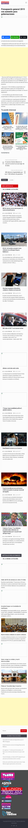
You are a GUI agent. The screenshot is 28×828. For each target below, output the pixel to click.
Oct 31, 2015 (17, 371)
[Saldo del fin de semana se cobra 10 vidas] (14, 570)
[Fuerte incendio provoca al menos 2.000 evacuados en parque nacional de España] (14, 479)
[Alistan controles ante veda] (14, 359)
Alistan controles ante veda (11, 368)
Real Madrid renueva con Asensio (12, 448)
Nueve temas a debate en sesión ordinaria (13, 634)
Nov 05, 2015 (18, 413)
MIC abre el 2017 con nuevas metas (13, 328)
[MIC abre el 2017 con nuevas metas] (14, 319)
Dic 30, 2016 (17, 331)
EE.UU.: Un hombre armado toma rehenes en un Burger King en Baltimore (12, 250)
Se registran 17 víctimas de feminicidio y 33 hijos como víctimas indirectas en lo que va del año (13, 751)
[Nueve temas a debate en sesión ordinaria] (14, 625)
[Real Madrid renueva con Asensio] (14, 439)
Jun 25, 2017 (17, 494)
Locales (11, 180)
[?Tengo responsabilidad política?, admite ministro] (14, 399)
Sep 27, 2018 (18, 213)
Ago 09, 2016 (18, 293)
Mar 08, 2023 (18, 536)
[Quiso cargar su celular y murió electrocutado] (14, 650)
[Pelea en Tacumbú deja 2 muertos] (14, 676)
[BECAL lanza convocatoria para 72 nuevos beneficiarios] (14, 199)
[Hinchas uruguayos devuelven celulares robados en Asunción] (14, 279)
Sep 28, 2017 (18, 451)
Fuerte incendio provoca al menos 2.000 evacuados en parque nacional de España (13, 489)
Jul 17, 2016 (17, 255)
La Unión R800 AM (8, 213)
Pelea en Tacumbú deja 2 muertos (11, 686)
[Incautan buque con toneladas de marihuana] (14, 597)
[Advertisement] (14, 61)
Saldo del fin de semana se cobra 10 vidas (13, 580)
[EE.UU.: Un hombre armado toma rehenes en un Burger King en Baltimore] (14, 239)
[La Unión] (5, 2)
